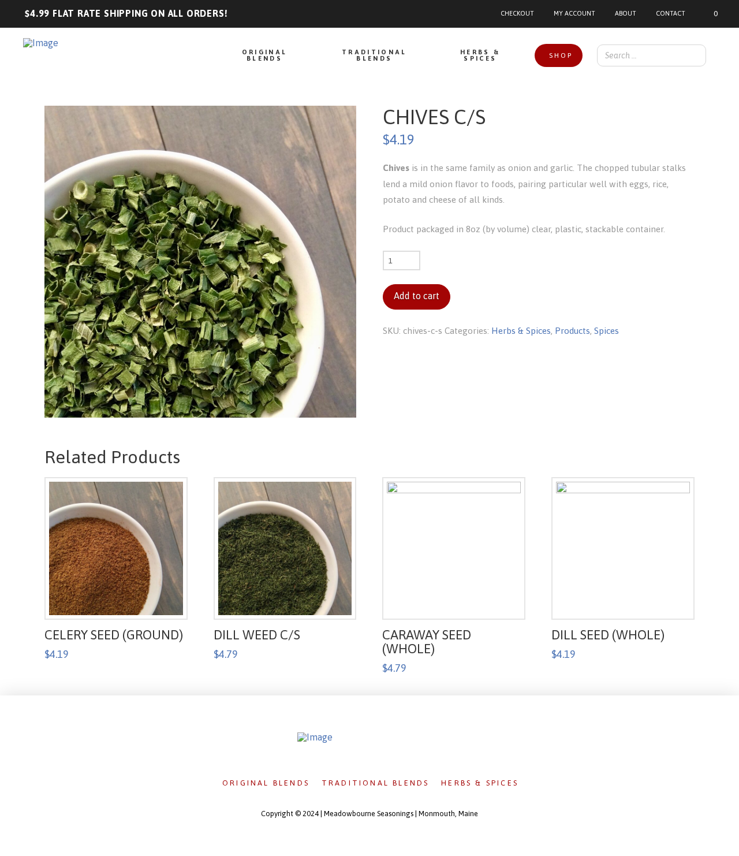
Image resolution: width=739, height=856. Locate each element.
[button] (708, 14)
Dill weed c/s (257, 634)
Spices (606, 331)
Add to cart (416, 296)
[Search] (694, 55)
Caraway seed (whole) (426, 641)
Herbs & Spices (521, 331)
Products (572, 331)
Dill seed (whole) (608, 634)
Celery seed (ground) (113, 634)
